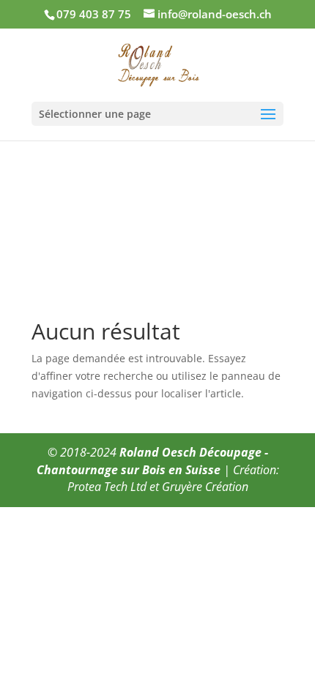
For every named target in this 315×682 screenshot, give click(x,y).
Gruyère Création (205, 487)
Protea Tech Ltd (107, 487)
